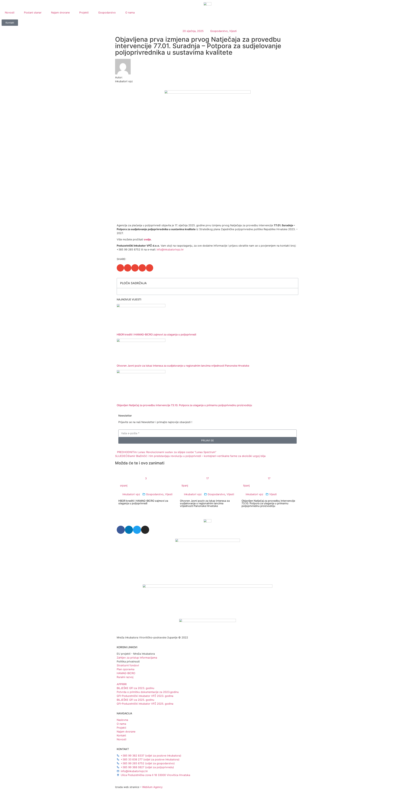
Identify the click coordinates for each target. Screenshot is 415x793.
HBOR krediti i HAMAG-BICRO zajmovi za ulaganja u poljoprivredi (156, 334)
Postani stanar (33, 12)
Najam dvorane (60, 12)
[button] (120, 268)
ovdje (147, 239)
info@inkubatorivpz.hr (170, 249)
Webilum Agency (152, 787)
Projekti (84, 12)
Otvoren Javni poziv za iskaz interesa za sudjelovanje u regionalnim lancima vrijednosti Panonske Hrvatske (183, 365)
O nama (130, 12)
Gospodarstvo (107, 12)
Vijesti (233, 31)
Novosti (9, 12)
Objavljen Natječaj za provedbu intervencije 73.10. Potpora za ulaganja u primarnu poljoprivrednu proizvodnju (184, 405)
